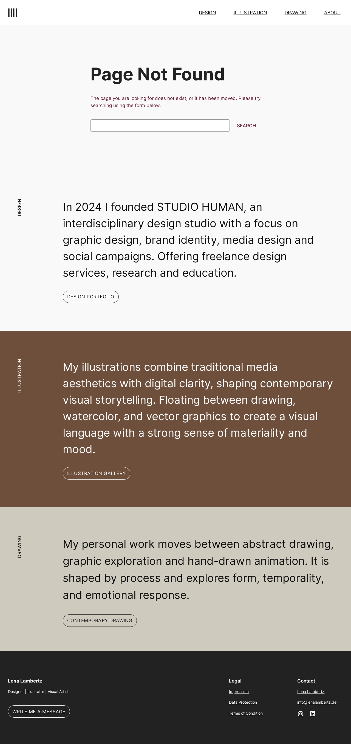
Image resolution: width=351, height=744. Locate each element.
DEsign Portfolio (90, 296)
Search (246, 125)
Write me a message (39, 711)
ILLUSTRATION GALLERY (96, 473)
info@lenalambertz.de (316, 702)
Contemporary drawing (99, 620)
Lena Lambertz (25, 681)
